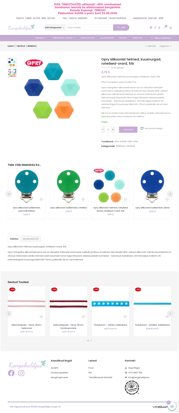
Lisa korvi (128, 129)
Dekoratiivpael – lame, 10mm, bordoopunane (68, 326)
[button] (54, 27)
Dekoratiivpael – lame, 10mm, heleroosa (26, 326)
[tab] (14, 239)
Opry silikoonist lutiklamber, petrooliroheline (27, 209)
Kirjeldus (14, 238)
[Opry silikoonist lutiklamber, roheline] (68, 186)
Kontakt (138, 38)
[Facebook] (151, 27)
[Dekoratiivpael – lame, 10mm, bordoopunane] (68, 303)
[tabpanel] (26, 311)
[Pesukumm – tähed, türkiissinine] (110, 303)
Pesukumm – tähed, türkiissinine (110, 324)
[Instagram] (155, 27)
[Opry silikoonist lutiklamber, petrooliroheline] (26, 186)
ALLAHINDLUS (107, 38)
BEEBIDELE (32, 46)
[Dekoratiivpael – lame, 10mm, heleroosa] (26, 303)
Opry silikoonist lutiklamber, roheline (68, 207)
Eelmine (152, 46)
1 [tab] (88, 340)
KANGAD (39, 38)
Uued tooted (88, 38)
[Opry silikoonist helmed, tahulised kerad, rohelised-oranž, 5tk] (110, 186)
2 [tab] (91, 340)
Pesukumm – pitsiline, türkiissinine (152, 324)
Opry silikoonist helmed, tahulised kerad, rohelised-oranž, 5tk (110, 209)
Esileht (123, 38)
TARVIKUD (20, 46)
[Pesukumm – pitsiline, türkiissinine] (152, 303)
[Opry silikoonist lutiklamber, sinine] (152, 186)
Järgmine (164, 46)
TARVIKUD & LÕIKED (62, 38)
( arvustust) (117, 68)
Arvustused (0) (31, 238)
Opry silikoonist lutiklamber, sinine (152, 207)
